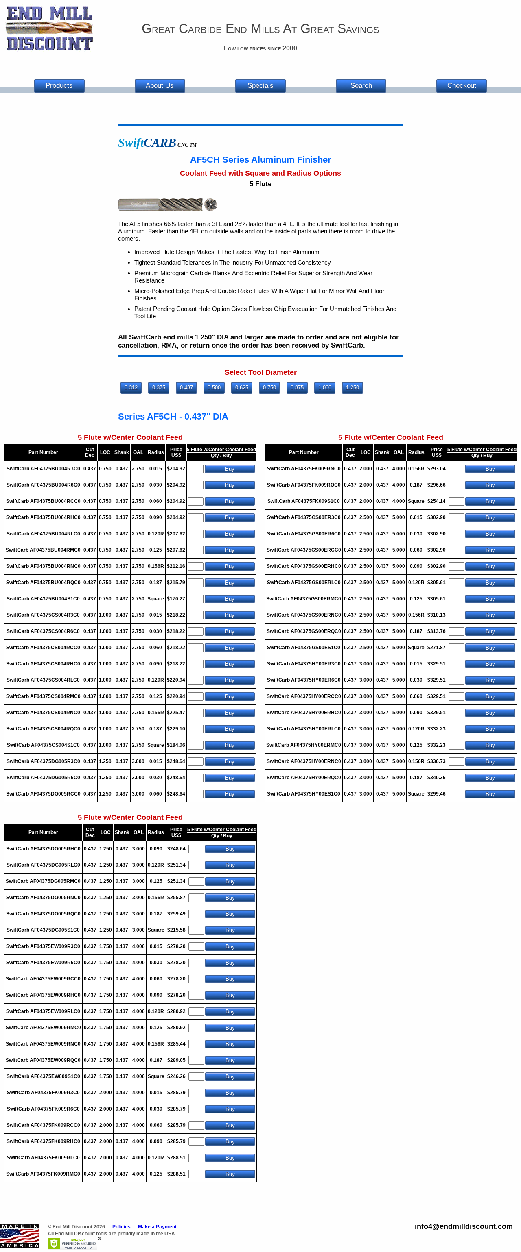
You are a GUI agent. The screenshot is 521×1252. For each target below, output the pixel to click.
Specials (260, 85)
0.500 (214, 388)
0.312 (131, 388)
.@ (464, 1226)
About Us (160, 85)
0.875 (297, 388)
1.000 (324, 388)
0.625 (241, 388)
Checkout (461, 85)
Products (59, 85)
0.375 (158, 388)
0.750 (269, 388)
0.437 (186, 388)
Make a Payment (157, 1227)
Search (361, 85)
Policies (121, 1227)
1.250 (352, 388)
